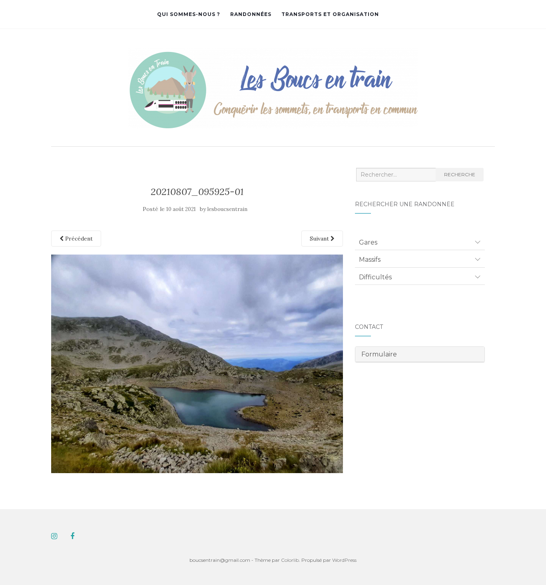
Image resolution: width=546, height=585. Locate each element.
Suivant (320, 238)
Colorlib (290, 560)
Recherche (459, 174)
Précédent (78, 238)
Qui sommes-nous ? (188, 14)
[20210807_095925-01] (197, 363)
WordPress (344, 560)
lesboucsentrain (227, 209)
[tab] (420, 242)
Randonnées (250, 14)
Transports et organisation (330, 14)
